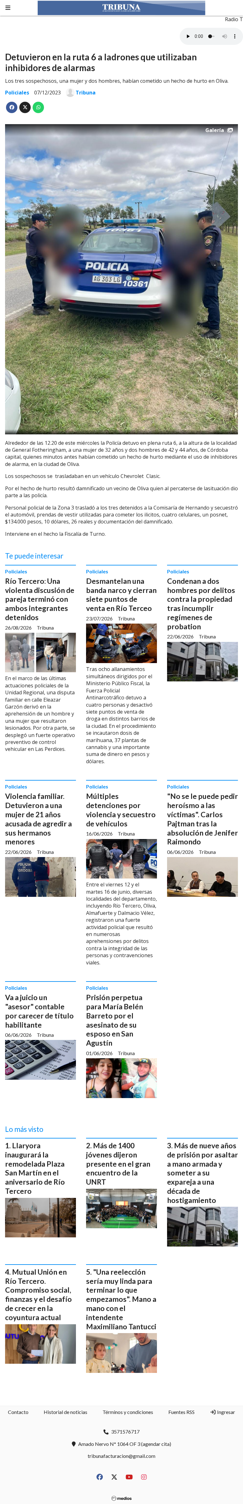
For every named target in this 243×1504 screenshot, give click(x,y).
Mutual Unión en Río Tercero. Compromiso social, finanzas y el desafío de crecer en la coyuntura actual (38, 1294)
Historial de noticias (65, 1412)
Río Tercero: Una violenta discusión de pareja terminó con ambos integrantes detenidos (39, 599)
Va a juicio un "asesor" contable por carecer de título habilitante (39, 1011)
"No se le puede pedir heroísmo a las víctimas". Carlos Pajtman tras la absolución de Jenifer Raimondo (202, 819)
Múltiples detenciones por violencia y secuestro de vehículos (121, 810)
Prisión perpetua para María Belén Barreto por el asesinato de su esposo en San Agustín (114, 1020)
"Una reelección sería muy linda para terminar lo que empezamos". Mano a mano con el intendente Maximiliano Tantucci (121, 1299)
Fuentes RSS (181, 1412)
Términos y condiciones (128, 1412)
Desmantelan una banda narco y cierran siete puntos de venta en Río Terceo (121, 595)
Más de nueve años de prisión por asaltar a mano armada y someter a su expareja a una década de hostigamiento (202, 1173)
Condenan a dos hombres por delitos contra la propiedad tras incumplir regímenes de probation (201, 604)
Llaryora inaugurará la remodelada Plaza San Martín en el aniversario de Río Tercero (35, 1168)
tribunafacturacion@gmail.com (121, 1456)
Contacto (18, 1412)
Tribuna (86, 92)
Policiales (17, 92)
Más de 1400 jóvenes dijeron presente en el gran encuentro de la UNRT (118, 1163)
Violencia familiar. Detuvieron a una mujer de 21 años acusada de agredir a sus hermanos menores (38, 819)
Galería (214, 130)
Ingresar (225, 1412)
